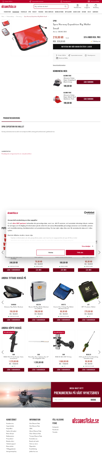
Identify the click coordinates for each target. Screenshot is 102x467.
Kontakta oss (33, 439)
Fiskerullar (24, 12)
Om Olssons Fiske (34, 423)
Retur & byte (10, 433)
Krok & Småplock (49, 12)
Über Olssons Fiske (35, 433)
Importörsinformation (59, 65)
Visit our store (33, 444)
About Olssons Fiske (35, 431)
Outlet (89, 12)
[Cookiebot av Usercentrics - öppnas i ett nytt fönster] (85, 212)
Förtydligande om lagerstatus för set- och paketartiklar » (17, 154)
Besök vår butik (34, 441)
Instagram (55, 427)
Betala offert (10, 441)
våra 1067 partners (19, 223)
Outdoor (84, 12)
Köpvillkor (9, 428)
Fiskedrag (40, 12)
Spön (29, 12)
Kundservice (10, 423)
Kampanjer (95, 12)
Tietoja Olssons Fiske (35, 436)
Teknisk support (11, 444)
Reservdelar (10, 446)
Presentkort (9, 439)
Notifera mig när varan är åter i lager (76, 47)
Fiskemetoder (7, 12)
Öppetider (32, 446)
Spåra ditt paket (11, 431)
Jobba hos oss (33, 451)
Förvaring (19, 16)
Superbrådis (10, 426)
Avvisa (50, 252)
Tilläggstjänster (11, 449)
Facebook (55, 429)
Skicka (93, 399)
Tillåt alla (80, 252)
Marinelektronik (59, 12)
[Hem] (9, 6)
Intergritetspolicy (11, 451)
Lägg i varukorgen (13, 270)
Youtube (54, 432)
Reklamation (10, 436)
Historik (67, 38)
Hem (3, 16)
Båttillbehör (68, 12)
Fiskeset (34, 12)
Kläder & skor (76, 12)
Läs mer (38, 270)
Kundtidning (33, 449)
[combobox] (50, 6)
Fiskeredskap (15, 12)
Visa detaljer (86, 246)
